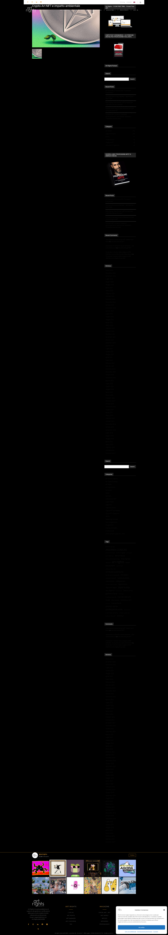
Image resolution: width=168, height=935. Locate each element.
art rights (118, 562)
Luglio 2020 (109, 383)
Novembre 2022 (111, 302)
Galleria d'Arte (128, 590)
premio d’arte (116, 603)
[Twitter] (38, 929)
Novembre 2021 (111, 337)
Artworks (108, 496)
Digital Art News (111, 508)
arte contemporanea (113, 559)
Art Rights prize (110, 487)
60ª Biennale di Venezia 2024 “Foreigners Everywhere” (118, 91)
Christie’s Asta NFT (111, 578)
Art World (109, 490)
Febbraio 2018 (110, 447)
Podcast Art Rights (111, 528)
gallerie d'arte (111, 594)
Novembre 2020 (111, 372)
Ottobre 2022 (110, 305)
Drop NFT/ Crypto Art (112, 513)
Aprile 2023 (109, 287)
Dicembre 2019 (110, 401)
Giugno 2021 (110, 351)
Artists (108, 493)
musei (108, 600)
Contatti (155, 931)
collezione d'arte (123, 578)
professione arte (114, 609)
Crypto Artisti (110, 502)
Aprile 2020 (109, 392)
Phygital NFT (110, 525)
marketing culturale (111, 597)
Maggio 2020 (110, 389)
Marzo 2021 (109, 360)
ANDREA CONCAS (116, 550)
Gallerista (121, 594)
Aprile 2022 (109, 322)
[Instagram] (32, 2)
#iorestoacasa (110, 547)
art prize (108, 562)
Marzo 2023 (109, 290)
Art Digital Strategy (111, 481)
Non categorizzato (111, 522)
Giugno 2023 (110, 282)
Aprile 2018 (109, 441)
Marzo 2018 (109, 444)
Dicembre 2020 (110, 369)
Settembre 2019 (111, 407)
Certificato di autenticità (112, 575)
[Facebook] (27, 2)
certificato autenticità (114, 572)
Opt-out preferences (130, 931)
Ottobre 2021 (110, 340)
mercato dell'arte (124, 597)
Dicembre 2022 (110, 299)
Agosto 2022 (110, 311)
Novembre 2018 (111, 424)
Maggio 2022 (110, 319)
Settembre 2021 (111, 343)
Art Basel (129, 553)
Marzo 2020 (109, 395)
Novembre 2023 (111, 273)
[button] (164, 910)
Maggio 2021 (110, 354)
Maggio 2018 (110, 439)
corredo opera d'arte (111, 584)
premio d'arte (112, 606)
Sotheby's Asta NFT (111, 616)
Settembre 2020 (111, 378)
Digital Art (109, 505)
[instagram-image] (40, 868)
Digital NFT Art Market (113, 510)
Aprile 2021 (109, 357)
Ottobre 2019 (110, 404)
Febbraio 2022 (110, 328)
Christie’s (125, 575)
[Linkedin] (36, 2)
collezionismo (110, 581)
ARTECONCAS (120, 556)
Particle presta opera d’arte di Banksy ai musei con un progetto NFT (120, 109)
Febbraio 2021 (110, 363)
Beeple (128, 562)
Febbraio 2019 (110, 418)
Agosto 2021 (110, 346)
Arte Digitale (125, 559)
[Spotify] (41, 2)
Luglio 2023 (109, 279)
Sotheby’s (120, 616)
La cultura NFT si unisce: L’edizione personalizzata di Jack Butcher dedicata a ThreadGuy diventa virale (118, 116)
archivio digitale (120, 553)
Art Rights (109, 484)
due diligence (110, 590)
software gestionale (124, 613)
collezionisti (120, 581)
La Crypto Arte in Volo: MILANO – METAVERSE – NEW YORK (120, 97)
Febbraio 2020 (110, 398)
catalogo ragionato (111, 569)
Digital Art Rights (111, 587)
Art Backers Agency (112, 478)
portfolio (108, 603)
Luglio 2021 (109, 348)
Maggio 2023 (110, 285)
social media (127, 609)
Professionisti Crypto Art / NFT (115, 534)
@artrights (43, 854)
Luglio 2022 (109, 314)
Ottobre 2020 (110, 375)
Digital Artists (122, 584)
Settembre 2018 (111, 430)
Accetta (141, 927)
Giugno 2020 (110, 386)
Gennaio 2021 (110, 366)
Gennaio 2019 (110, 421)
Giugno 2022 (110, 317)
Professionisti (110, 531)
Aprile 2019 (109, 412)
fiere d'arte (119, 590)
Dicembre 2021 (110, 334)
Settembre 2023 (111, 276)
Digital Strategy (124, 587)
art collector (110, 556)
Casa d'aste (119, 566)
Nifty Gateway (115, 600)
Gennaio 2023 (110, 296)
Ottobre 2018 (110, 427)
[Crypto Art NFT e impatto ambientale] (66, 47)
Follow (132, 855)
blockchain (110, 565)
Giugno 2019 (110, 410)
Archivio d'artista (110, 553)
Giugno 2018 (110, 436)
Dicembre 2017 (110, 453)
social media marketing (112, 613)
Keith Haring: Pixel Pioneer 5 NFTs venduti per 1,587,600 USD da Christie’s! (119, 103)
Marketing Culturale (112, 519)
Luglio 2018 (109, 433)
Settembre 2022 (111, 308)
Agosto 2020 (110, 380)
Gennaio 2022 (110, 331)
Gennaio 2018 (110, 450)
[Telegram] (47, 924)
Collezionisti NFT (111, 499)
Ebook (108, 516)
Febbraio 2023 (110, 293)
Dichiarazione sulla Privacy (144, 931)
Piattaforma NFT (126, 600)
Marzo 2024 (109, 270)
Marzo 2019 (109, 415)
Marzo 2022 (109, 325)
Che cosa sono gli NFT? (117, 241)
